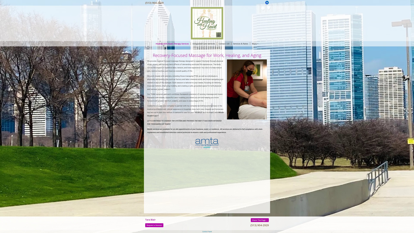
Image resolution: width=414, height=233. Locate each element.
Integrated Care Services (204, 43)
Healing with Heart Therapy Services (172, 43)
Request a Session (154, 225)
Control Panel (207, 232)
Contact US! (224, 43)
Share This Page (259, 220)
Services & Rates (240, 43)
